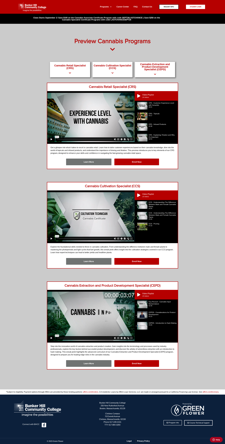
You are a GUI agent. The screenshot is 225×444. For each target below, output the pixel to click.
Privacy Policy (143, 441)
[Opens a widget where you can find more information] (216, 440)
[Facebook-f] (44, 425)
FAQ (135, 7)
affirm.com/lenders (90, 392)
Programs (104, 7)
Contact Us (147, 7)
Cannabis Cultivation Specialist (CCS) (112, 186)
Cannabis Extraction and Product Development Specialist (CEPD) (112, 285)
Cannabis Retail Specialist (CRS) (112, 87)
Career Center (122, 7)
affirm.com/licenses (211, 392)
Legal (129, 441)
